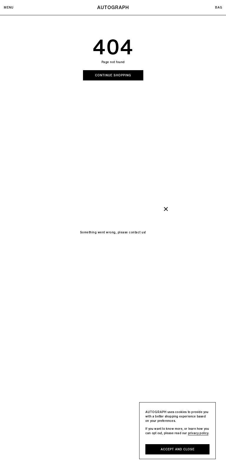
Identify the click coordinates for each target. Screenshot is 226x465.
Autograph (113, 7)
